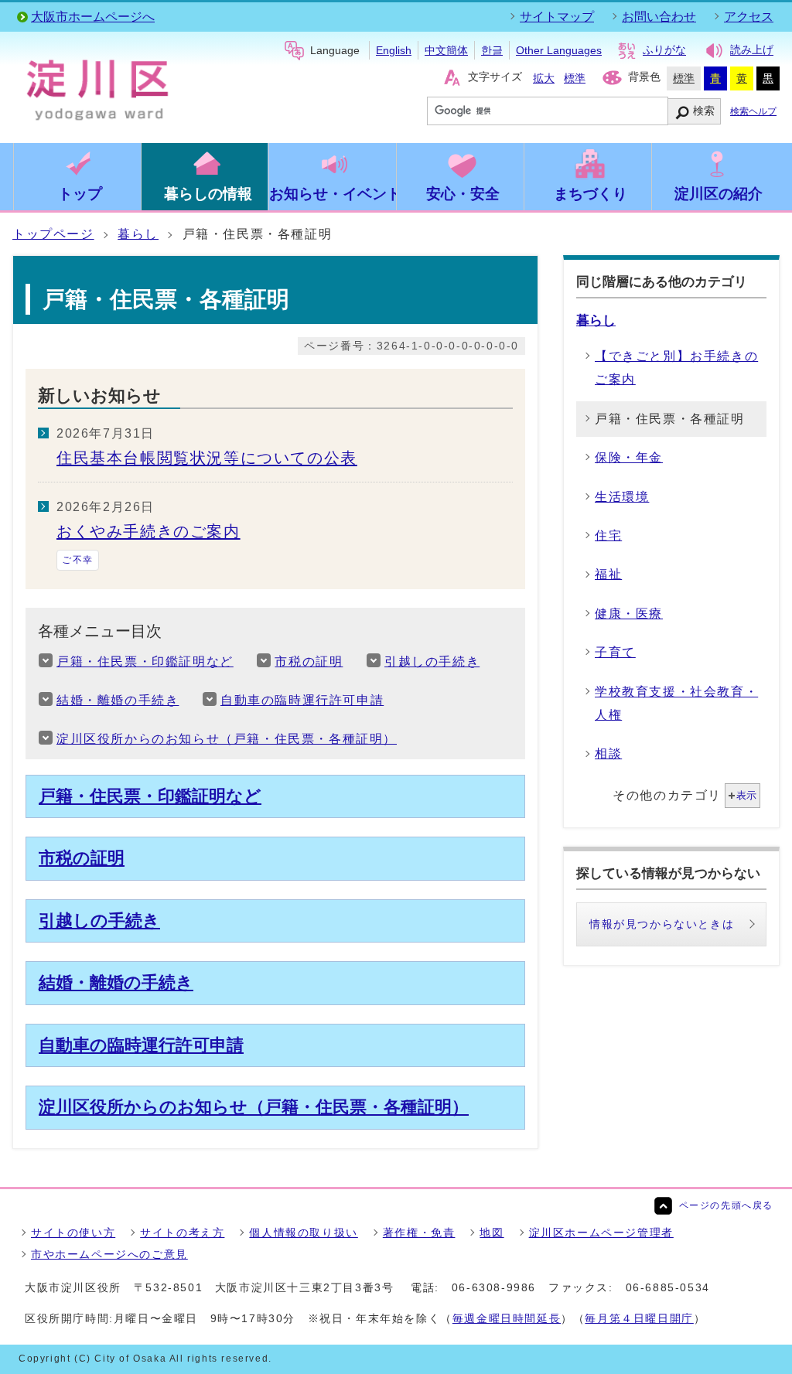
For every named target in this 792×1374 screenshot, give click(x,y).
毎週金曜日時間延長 (506, 1318)
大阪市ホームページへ (93, 16)
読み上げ (751, 50)
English (393, 50)
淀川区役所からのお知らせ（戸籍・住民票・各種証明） (226, 738)
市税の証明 (309, 661)
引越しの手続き (432, 661)
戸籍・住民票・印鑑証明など (145, 661)
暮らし (138, 233)
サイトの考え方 (182, 1232)
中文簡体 (446, 50)
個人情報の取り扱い (303, 1232)
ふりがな (664, 50)
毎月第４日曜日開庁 (639, 1318)
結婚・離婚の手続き (117, 700)
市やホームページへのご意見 (109, 1254)
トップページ (53, 233)
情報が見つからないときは (661, 924)
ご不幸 (78, 559)
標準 (574, 78)
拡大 (544, 78)
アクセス (748, 16)
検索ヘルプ (753, 111)
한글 (492, 50)
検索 (704, 110)
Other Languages (559, 50)
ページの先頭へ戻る (726, 1205)
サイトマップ (557, 16)
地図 (492, 1232)
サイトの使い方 (73, 1232)
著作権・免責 (419, 1232)
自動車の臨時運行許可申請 (302, 700)
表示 (746, 795)
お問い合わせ (659, 16)
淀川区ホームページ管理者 (601, 1232)
